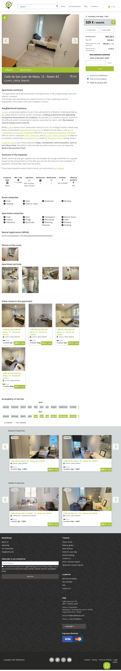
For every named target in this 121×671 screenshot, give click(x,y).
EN (112, 7)
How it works (67, 542)
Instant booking (68, 555)
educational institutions (30, 130)
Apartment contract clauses (72, 565)
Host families (67, 582)
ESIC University (32, 135)
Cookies (87, 660)
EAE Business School (53, 138)
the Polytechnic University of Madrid (59, 132)
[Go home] (9, 5)
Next (75, 41)
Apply (110, 63)
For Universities (8, 548)
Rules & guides (68, 545)
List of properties (75, 6)
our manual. (59, 168)
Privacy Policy (47, 566)
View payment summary (99, 54)
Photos (9, 69)
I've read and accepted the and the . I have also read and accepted (30, 568)
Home (63, 6)
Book (100, 69)
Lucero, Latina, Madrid (16, 80)
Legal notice (115, 661)
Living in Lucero (9, 142)
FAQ (64, 585)
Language (69, 626)
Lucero (5, 112)
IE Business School (31, 138)
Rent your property (69, 578)
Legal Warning (29, 566)
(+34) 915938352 (75, 619)
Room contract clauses (71, 562)
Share (74, 76)
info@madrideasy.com (75, 615)
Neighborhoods (8, 552)
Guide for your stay (69, 552)
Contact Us (94, 6)
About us (5, 542)
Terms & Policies (105, 660)
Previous (6, 41)
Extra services (67, 548)
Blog (85, 6)
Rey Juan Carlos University (55, 135)
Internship (5, 545)
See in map (25, 69)
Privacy (94, 660)
